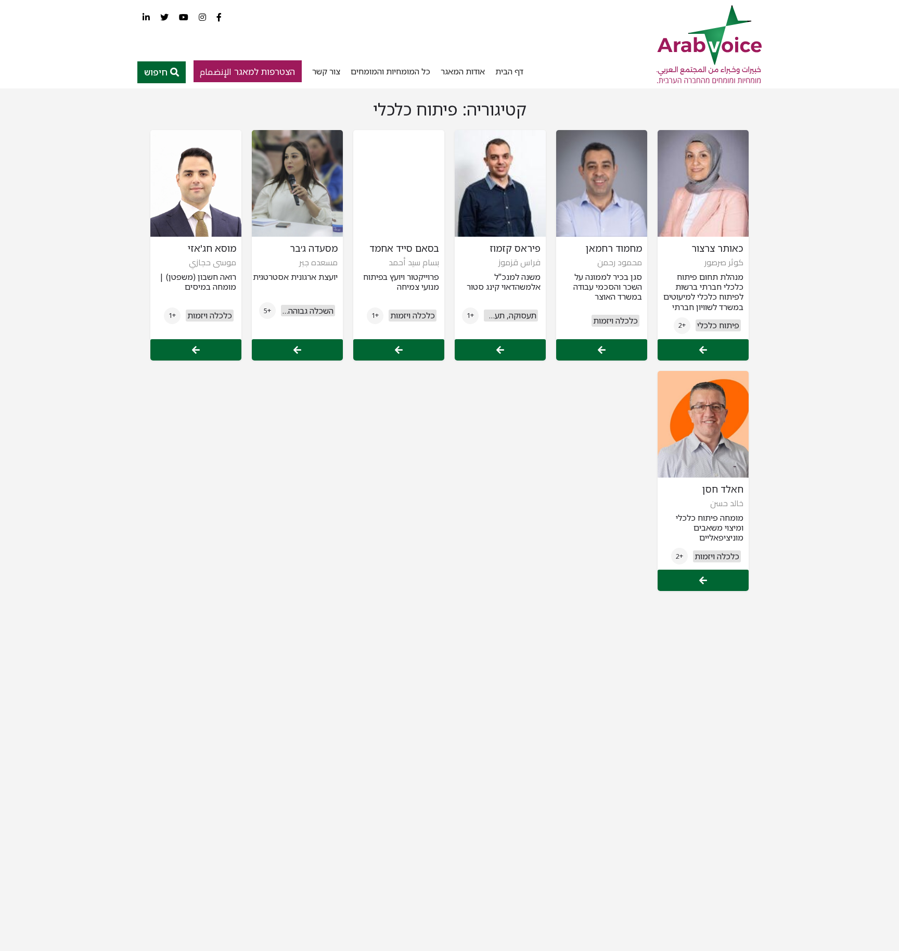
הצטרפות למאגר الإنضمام (247, 72)
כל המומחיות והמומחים (390, 71)
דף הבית (509, 71)
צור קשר (326, 71)
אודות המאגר (463, 71)
